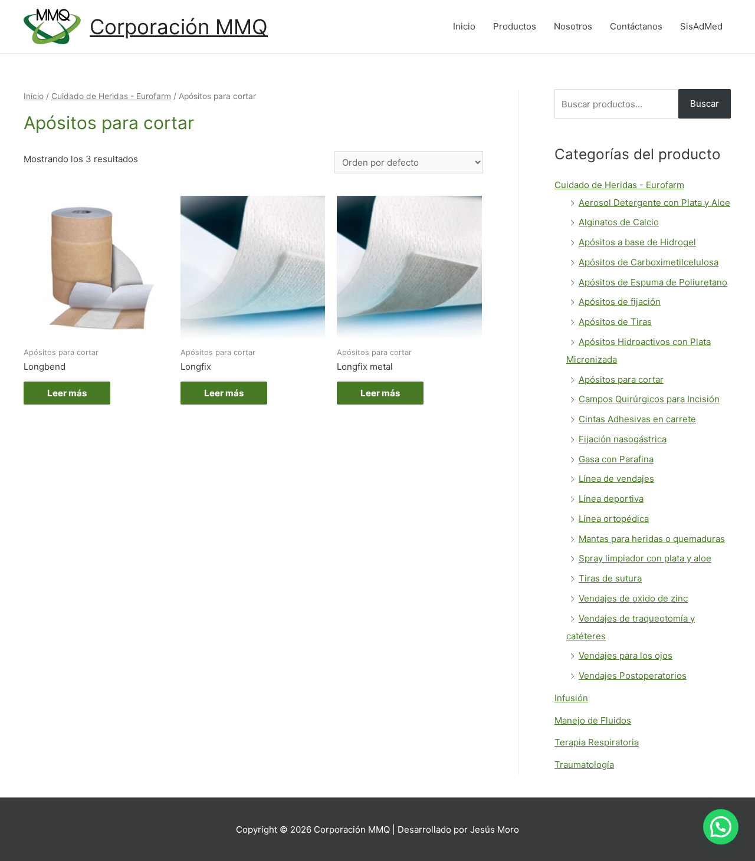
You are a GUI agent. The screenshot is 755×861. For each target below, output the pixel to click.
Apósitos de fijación (620, 301)
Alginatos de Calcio (619, 222)
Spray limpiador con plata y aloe (645, 558)
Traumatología (584, 764)
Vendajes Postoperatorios (633, 675)
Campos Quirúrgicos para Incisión (649, 399)
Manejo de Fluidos (592, 720)
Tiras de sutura (610, 578)
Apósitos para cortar (621, 379)
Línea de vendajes (616, 478)
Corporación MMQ (179, 26)
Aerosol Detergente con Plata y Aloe (654, 202)
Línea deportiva (611, 498)
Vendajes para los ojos (625, 655)
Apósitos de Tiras (615, 321)
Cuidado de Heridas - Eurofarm (111, 96)
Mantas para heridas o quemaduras (652, 538)
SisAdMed (701, 26)
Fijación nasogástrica (623, 439)
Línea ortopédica (614, 518)
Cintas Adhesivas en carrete (637, 419)
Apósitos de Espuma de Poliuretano (653, 282)
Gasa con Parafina (616, 459)
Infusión (571, 698)
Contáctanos (636, 26)
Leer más (67, 393)
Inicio (464, 26)
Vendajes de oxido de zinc (633, 598)
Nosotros (573, 26)
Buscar (704, 103)
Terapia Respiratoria (596, 742)
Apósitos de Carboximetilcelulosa (648, 262)
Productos (514, 26)
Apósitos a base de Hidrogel (637, 242)
